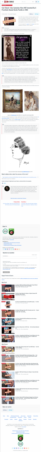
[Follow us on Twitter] (13, 249)
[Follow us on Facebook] (7, 249)
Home (4, 415)
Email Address (5, 255)
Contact (29, 417)
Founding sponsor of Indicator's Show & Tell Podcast (12, 245)
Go (33, 1)
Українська (20, 420)
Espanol (15, 419)
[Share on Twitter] (5, 183)
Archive (25, 417)
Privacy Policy (35, 415)
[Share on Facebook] (3, 183)
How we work (23, 415)
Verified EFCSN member (8, 243)
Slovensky (35, 419)
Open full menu (2, 2)
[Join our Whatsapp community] (11, 249)
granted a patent (17, 119)
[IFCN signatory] (20, 438)
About (8, 415)
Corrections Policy (13, 417)
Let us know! (12, 239)
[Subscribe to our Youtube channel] (15, 249)
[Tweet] (38, 2)
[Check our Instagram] (9, 249)
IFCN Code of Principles (15, 415)
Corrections (20, 417)
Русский (29, 419)
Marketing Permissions (6, 261)
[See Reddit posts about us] (17, 249)
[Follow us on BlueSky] (5, 249)
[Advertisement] (20, 215)
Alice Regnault (9, 69)
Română (25, 419)
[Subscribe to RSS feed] (19, 249)
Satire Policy (29, 415)
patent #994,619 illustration (25, 171)
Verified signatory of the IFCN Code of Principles (12, 242)
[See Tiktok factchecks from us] (3, 249)
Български (6, 419)
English (11, 419)
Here (2, 73)
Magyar (20, 419)
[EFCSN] (20, 444)
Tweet (37, 14)
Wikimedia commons (13, 115)
